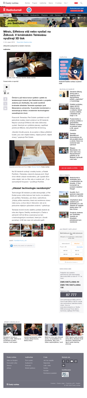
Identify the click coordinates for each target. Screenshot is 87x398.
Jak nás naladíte (49, 360)
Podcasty (28, 365)
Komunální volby (12, 363)
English (78, 383)
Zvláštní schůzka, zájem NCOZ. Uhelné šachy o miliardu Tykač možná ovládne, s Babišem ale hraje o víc (76, 109)
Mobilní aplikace (30, 368)
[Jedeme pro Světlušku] (43, 22)
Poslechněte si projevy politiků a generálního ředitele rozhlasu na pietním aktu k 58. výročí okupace (76, 124)
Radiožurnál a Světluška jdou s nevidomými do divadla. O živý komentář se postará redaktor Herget (76, 183)
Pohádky (63, 68)
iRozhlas (27, 3)
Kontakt (46, 370)
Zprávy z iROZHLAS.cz (12, 322)
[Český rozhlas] (10, 3)
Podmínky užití (70, 383)
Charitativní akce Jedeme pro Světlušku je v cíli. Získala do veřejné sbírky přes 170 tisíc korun (76, 204)
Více (80, 15)
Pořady (25, 15)
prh (26, 240)
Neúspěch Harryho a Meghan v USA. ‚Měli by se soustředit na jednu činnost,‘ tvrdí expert (12, 339)
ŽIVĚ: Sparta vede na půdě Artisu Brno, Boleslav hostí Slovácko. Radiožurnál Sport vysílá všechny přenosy (74, 340)
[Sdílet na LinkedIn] (5, 108)
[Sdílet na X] (5, 104)
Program (34, 3)
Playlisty (44, 15)
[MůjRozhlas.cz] (6, 49)
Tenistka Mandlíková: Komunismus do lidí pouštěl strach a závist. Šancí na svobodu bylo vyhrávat (76, 139)
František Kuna (18, 240)
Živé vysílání (64, 74)
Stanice (51, 3)
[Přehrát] (6, 87)
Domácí (6, 15)
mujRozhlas (43, 3)
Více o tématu (65, 175)
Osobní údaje (60, 383)
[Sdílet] (8, 93)
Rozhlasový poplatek (50, 373)
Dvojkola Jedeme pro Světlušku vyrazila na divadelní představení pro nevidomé (76, 217)
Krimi (62, 64)
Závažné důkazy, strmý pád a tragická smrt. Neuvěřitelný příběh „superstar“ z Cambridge (76, 96)
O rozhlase (58, 3)
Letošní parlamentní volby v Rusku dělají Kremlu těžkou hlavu (32, 338)
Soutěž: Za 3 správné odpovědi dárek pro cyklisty (76, 194)
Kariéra (46, 368)
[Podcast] (4, 93)
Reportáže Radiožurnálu (24, 42)
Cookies (53, 383)
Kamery (58, 15)
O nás (65, 15)
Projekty (72, 15)
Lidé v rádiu (47, 365)
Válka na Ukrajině (12, 360)
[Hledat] (81, 3)
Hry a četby (63, 61)
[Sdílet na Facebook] (5, 99)
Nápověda (47, 363)
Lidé (51, 15)
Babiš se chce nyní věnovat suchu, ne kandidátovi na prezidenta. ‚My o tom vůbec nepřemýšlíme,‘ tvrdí (54, 339)
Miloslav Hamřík (21, 77)
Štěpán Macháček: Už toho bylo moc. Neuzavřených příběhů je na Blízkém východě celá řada (76, 153)
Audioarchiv (35, 15)
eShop (9, 368)
